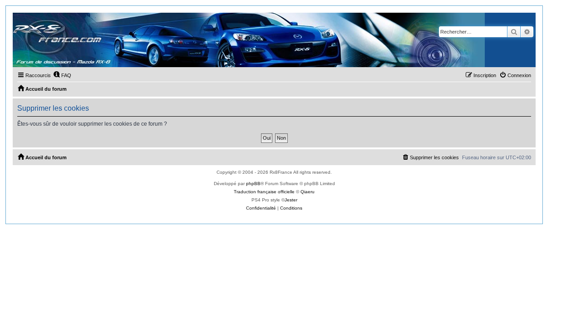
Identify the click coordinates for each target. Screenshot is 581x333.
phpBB (253, 183)
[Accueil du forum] (249, 40)
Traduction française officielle (264, 191)
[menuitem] (62, 75)
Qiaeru (307, 191)
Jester (291, 199)
